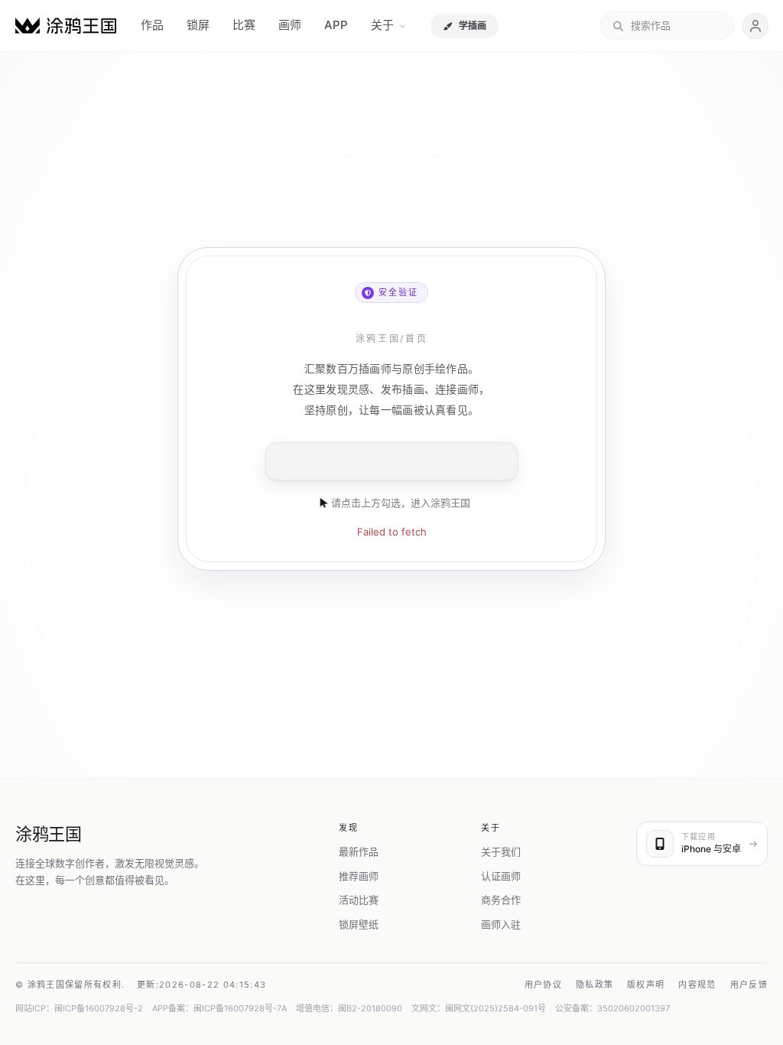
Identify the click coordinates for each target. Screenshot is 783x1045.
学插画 (472, 25)
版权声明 (645, 984)
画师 (289, 25)
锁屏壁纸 (359, 924)
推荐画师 (359, 876)
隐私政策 (594, 984)
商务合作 (501, 900)
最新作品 (359, 851)
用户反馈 (749, 984)
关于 (382, 25)
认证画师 (501, 876)
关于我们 (501, 851)
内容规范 (697, 984)
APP (336, 25)
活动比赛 (359, 900)
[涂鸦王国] (65, 26)
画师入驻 (501, 924)
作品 (152, 25)
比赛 (243, 25)
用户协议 (543, 984)
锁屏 (198, 25)
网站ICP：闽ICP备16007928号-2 (79, 1008)
